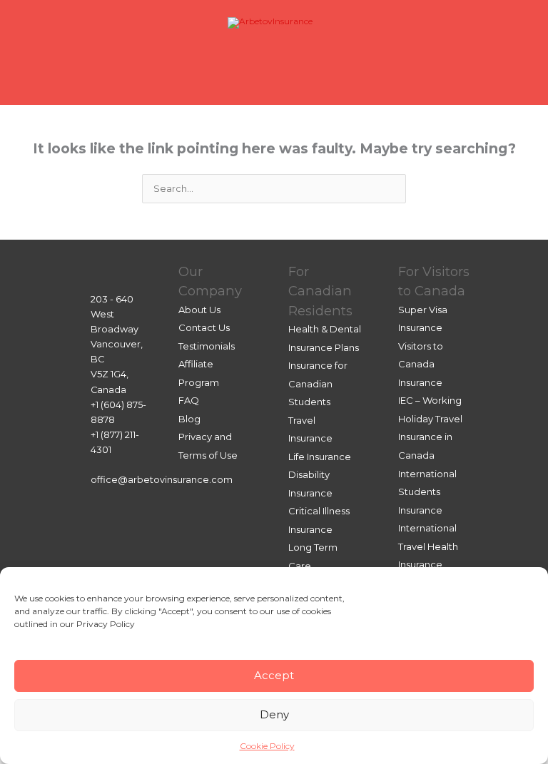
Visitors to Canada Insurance (420, 364)
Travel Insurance (310, 429)
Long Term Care (313, 556)
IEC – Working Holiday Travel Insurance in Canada (430, 427)
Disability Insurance (310, 484)
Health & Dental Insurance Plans (324, 338)
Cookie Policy (267, 745)
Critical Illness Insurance (319, 520)
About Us (199, 309)
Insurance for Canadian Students (317, 383)
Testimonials (206, 346)
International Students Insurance (427, 492)
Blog (189, 418)
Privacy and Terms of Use (208, 446)
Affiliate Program (198, 373)
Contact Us (204, 327)
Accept (274, 675)
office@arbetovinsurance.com (162, 479)
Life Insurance (319, 456)
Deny (274, 714)
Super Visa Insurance (422, 319)
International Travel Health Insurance (428, 546)
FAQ (188, 400)
